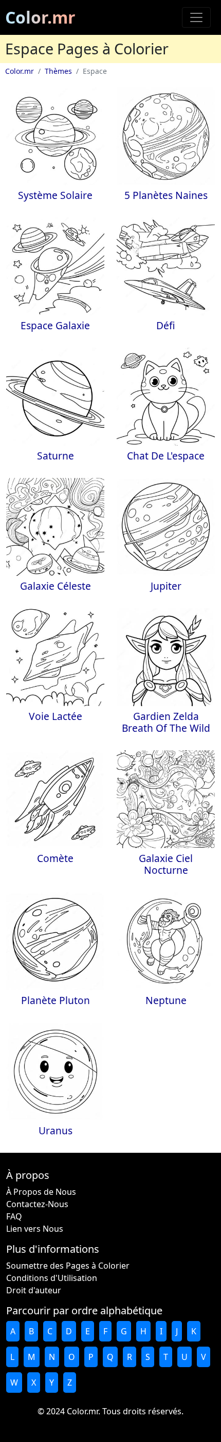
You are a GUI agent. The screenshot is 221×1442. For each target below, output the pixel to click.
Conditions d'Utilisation (51, 1278)
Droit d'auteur (33, 1290)
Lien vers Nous (34, 1228)
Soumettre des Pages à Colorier (68, 1265)
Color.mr (40, 17)
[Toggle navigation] (196, 17)
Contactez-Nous (37, 1204)
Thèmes (58, 71)
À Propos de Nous (41, 1191)
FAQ (14, 1216)
